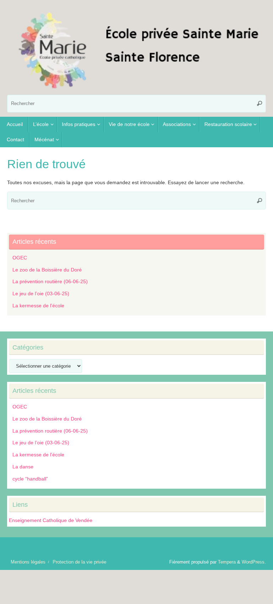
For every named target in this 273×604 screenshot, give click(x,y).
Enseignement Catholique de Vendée (50, 520)
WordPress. (254, 562)
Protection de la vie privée (79, 562)
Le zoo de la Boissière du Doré (47, 270)
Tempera (227, 562)
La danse (22, 467)
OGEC (19, 257)
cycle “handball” (30, 479)
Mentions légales (28, 562)
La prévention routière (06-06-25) (50, 281)
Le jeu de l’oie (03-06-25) (40, 293)
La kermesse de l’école (38, 305)
